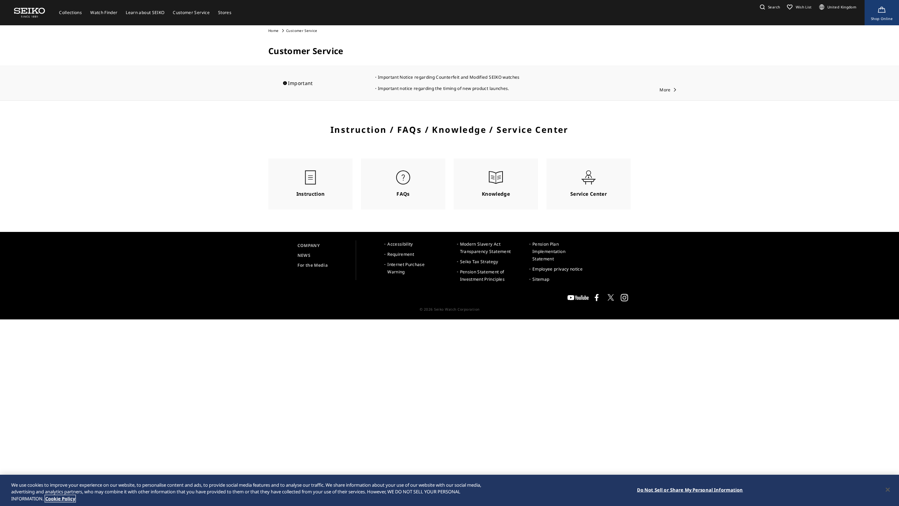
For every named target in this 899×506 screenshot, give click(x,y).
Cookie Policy (60, 498)
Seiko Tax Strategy (479, 262)
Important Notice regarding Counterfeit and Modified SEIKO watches (449, 77)
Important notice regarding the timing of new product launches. (443, 88)
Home (273, 30)
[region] (449, 490)
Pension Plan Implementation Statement (548, 251)
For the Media (312, 265)
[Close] (887, 489)
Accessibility (400, 244)
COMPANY (308, 245)
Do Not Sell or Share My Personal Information (690, 489)
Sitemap (540, 279)
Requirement (400, 254)
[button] (769, 7)
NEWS (303, 255)
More (665, 90)
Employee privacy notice (557, 269)
